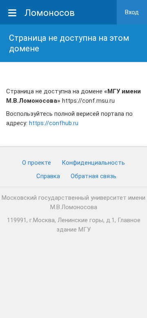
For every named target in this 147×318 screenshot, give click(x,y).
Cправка (48, 176)
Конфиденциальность (93, 162)
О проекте (36, 162)
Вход (132, 12)
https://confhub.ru (53, 123)
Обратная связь (93, 176)
